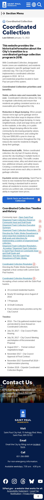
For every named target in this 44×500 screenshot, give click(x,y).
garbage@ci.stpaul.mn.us (17, 393)
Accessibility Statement (17, 491)
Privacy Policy (29, 493)
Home (4, 21)
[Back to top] (38, 496)
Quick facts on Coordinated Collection (20, 199)
